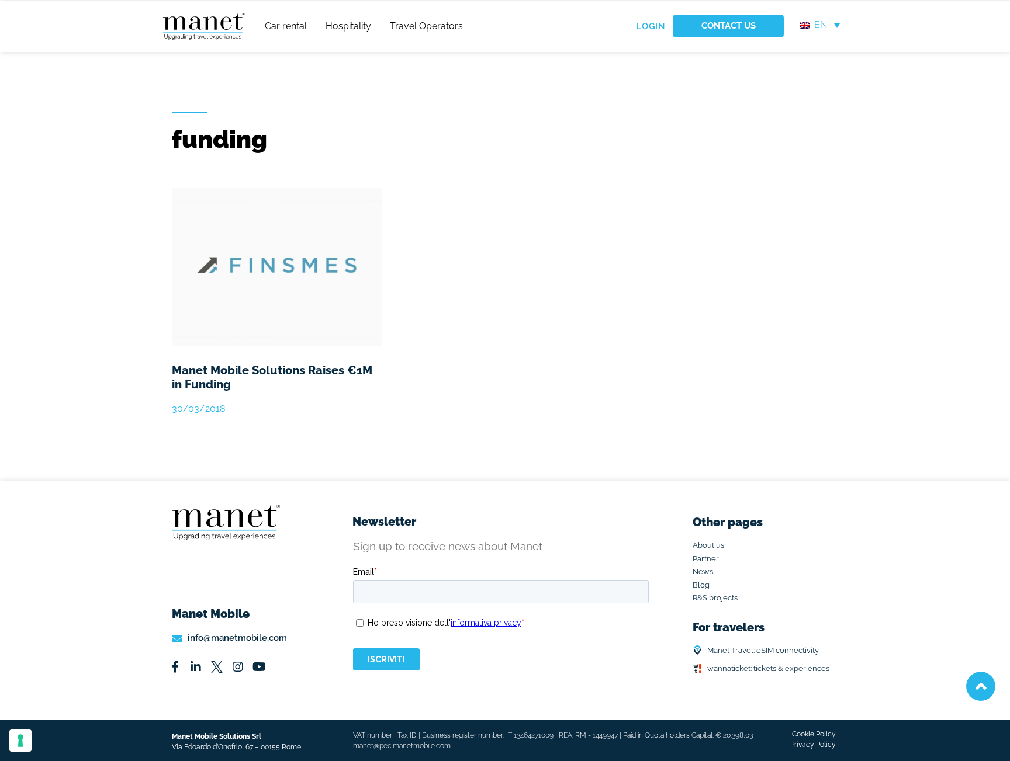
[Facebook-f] (174, 666)
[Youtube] (258, 666)
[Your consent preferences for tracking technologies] (20, 740)
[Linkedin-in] (195, 666)
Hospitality (348, 26)
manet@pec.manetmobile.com (402, 746)
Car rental (286, 26)
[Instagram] (237, 666)
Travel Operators (426, 26)
